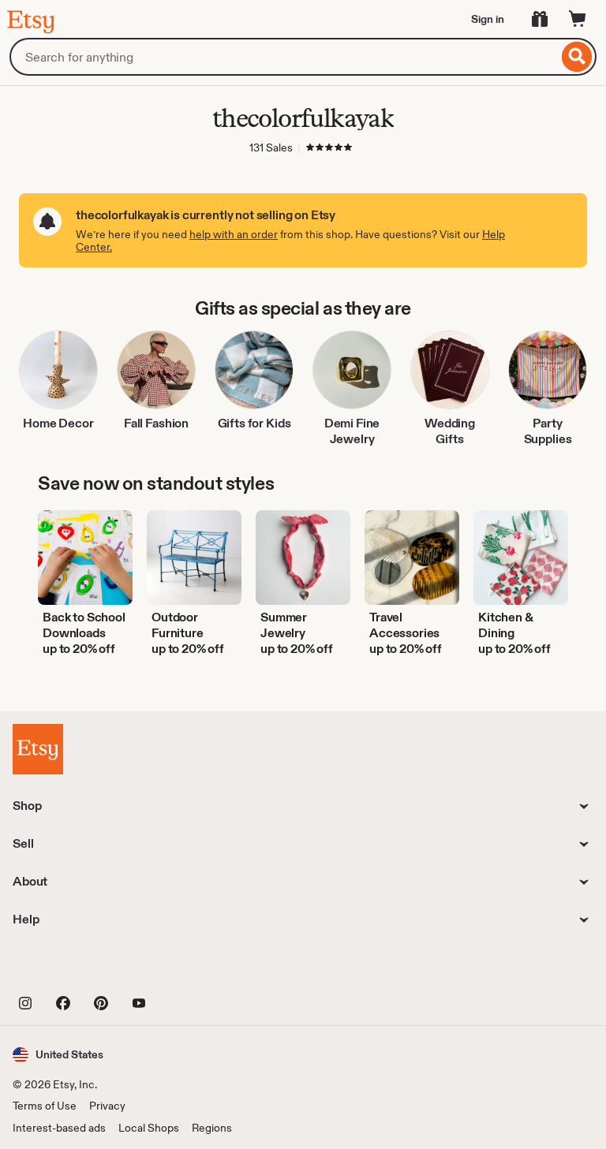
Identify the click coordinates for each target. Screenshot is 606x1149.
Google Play (185, 967)
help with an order (233, 234)
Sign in (487, 19)
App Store (66, 967)
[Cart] (578, 19)
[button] (58, 1055)
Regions (212, 1127)
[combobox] (283, 57)
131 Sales (271, 147)
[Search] (577, 57)
